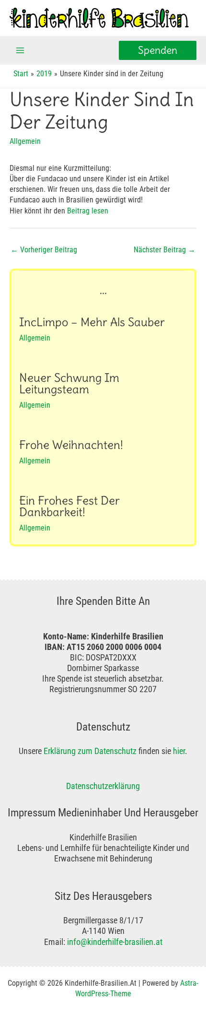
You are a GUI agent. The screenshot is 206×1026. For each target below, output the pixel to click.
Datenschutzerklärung (103, 786)
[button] (157, 50)
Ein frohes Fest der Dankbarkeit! (69, 506)
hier (179, 751)
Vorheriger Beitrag (44, 249)
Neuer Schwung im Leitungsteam (69, 383)
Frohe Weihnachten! (71, 445)
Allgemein (25, 141)
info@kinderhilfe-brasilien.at (114, 942)
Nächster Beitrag (164, 249)
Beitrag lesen (87, 210)
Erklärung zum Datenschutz (90, 751)
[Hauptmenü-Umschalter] (20, 50)
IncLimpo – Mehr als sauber (92, 322)
